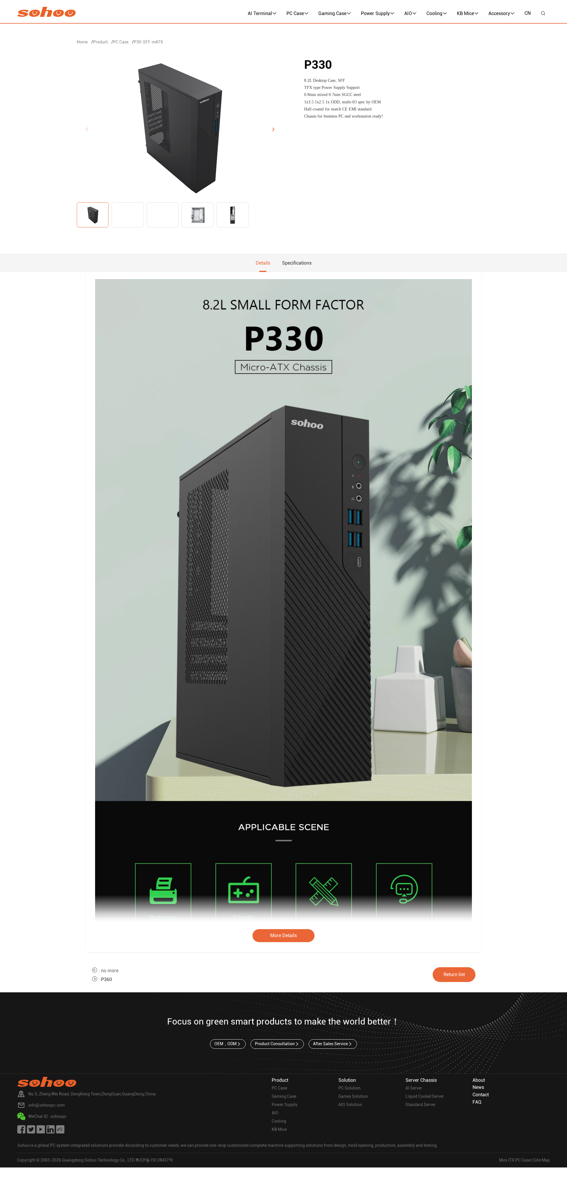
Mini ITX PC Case (515, 1160)
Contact (480, 1094)
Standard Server (420, 1104)
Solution (347, 1080)
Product (100, 42)
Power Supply (375, 13)
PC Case (295, 13)
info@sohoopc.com (46, 1105)
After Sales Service (330, 1043)
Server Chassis (421, 1080)
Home (82, 42)
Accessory (499, 13)
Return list (454, 974)
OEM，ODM (225, 1043)
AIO (408, 13)
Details (263, 263)
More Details (283, 935)
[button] (273, 129)
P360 (106, 979)
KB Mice (465, 13)
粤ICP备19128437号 (154, 1160)
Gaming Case (332, 13)
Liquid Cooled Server (424, 1096)
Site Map (541, 1160)
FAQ (476, 1102)
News (478, 1087)
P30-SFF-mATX (148, 42)
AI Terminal (260, 13)
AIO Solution (350, 1104)
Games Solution (353, 1096)
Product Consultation (275, 1043)
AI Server (413, 1088)
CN (527, 13)
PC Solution (349, 1088)
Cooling (434, 13)
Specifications (297, 263)
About (478, 1080)
